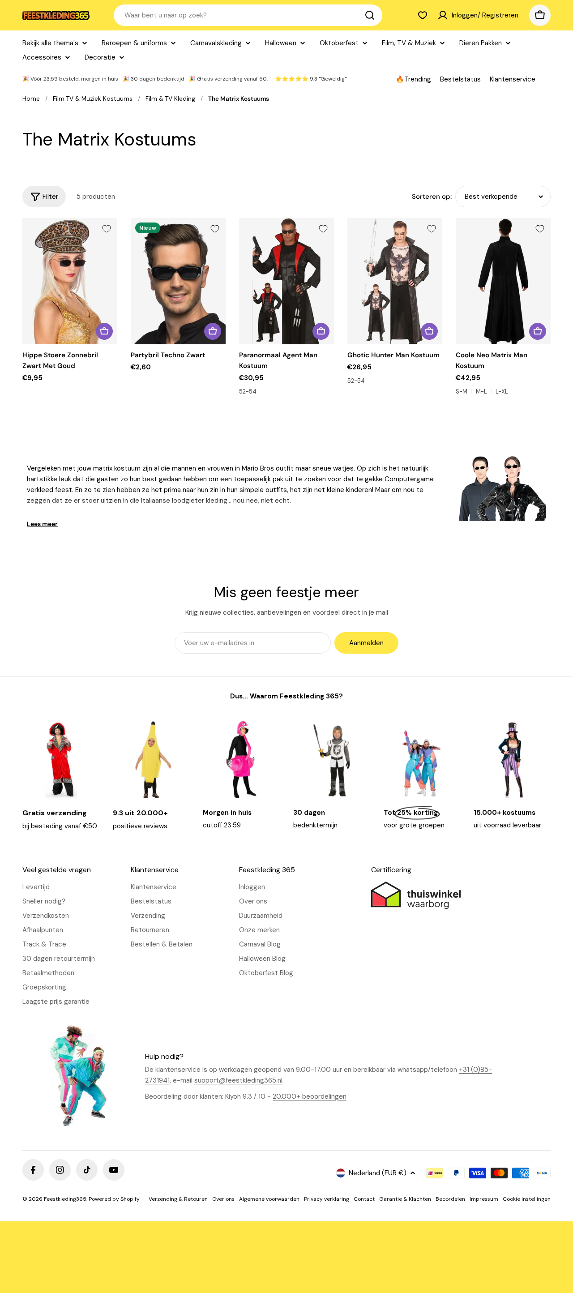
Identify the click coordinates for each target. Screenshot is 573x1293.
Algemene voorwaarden (269, 1199)
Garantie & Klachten (405, 1199)
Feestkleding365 (65, 1199)
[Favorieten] (423, 15)
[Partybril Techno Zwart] (178, 281)
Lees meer (42, 524)
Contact (364, 1199)
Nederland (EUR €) (377, 1173)
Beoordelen (450, 1199)
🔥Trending (413, 79)
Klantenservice (512, 79)
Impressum (484, 1199)
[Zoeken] (369, 15)
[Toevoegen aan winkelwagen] (104, 331)
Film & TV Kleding (170, 99)
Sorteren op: (432, 196)
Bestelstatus (460, 79)
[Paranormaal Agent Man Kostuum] (286, 281)
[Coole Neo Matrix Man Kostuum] (503, 281)
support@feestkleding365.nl (238, 1080)
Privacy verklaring (326, 1199)
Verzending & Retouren (178, 1199)
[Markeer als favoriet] (106, 229)
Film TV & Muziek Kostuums (93, 99)
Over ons (223, 1199)
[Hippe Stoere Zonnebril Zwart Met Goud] (69, 281)
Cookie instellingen (527, 1199)
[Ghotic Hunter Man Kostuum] (394, 281)
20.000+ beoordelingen (309, 1096)
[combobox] (248, 15)
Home (31, 99)
